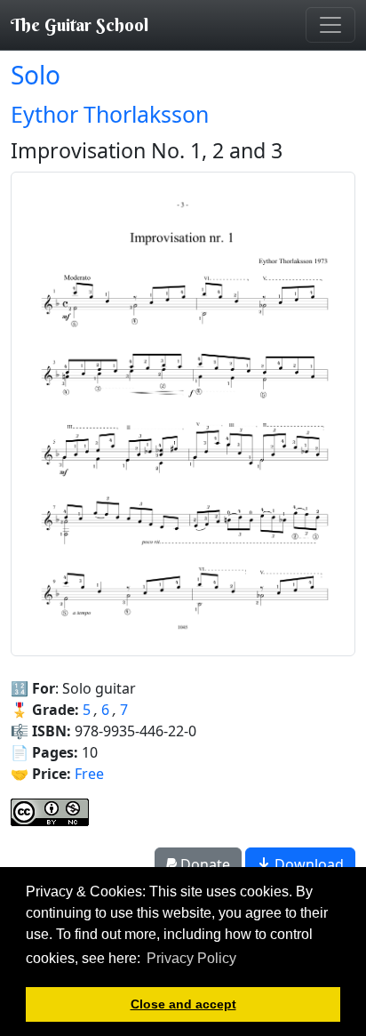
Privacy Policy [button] (191, 958)
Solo (35, 75)
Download (307, 864)
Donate (203, 864)
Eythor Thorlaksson (110, 114)
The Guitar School (79, 24)
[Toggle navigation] (330, 25)
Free (89, 773)
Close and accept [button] (183, 1004)
